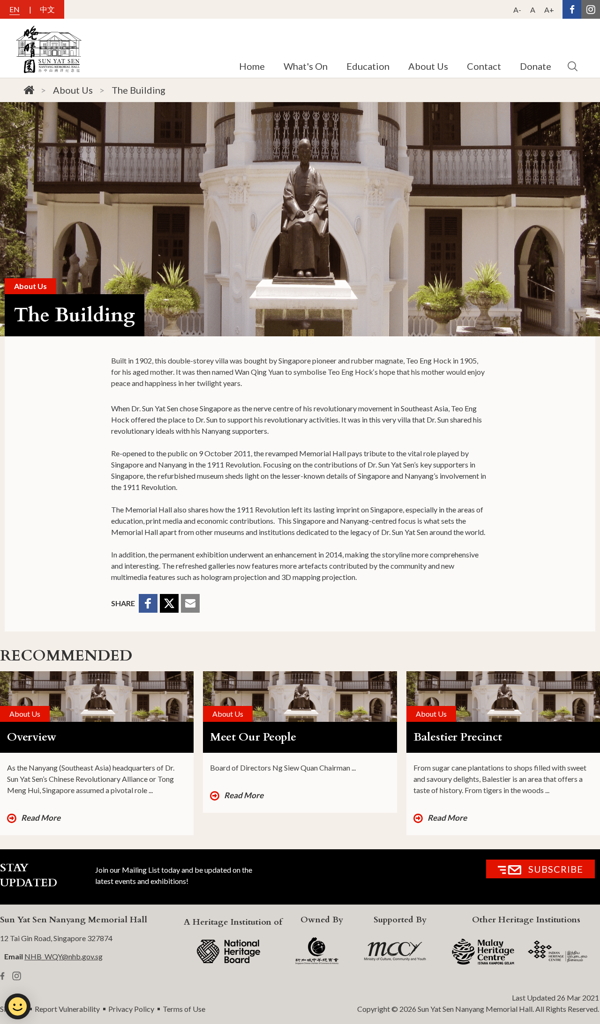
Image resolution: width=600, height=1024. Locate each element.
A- (517, 9)
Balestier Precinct (457, 737)
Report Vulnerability (67, 1008)
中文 (47, 9)
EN (14, 9)
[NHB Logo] (228, 951)
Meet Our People (253, 737)
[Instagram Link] (590, 9)
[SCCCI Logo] (316, 951)
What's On (306, 66)
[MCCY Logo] (395, 951)
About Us (73, 90)
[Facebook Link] (571, 9)
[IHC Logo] (558, 951)
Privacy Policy (131, 1008)
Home (252, 66)
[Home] (28, 90)
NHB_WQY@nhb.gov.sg (63, 956)
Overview (31, 737)
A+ (549, 9)
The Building (138, 90)
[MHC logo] (483, 952)
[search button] (572, 66)
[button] (148, 603)
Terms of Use (184, 1008)
